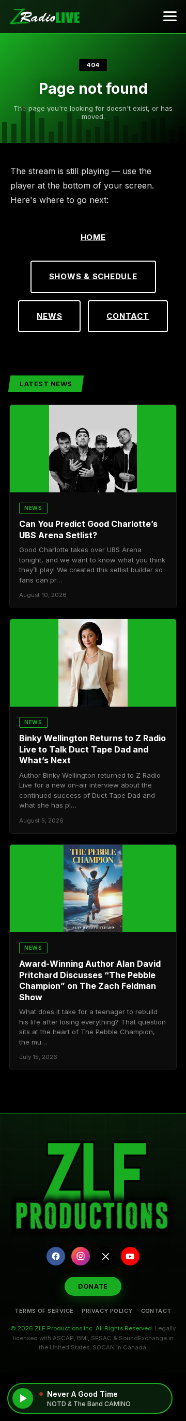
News (49, 316)
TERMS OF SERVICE (43, 1310)
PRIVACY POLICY (107, 1310)
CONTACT (156, 1310)
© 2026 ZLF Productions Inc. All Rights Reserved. (81, 1328)
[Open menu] (170, 16)
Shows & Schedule (93, 276)
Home (93, 237)
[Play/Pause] (22, 1398)
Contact (127, 316)
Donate (93, 1286)
